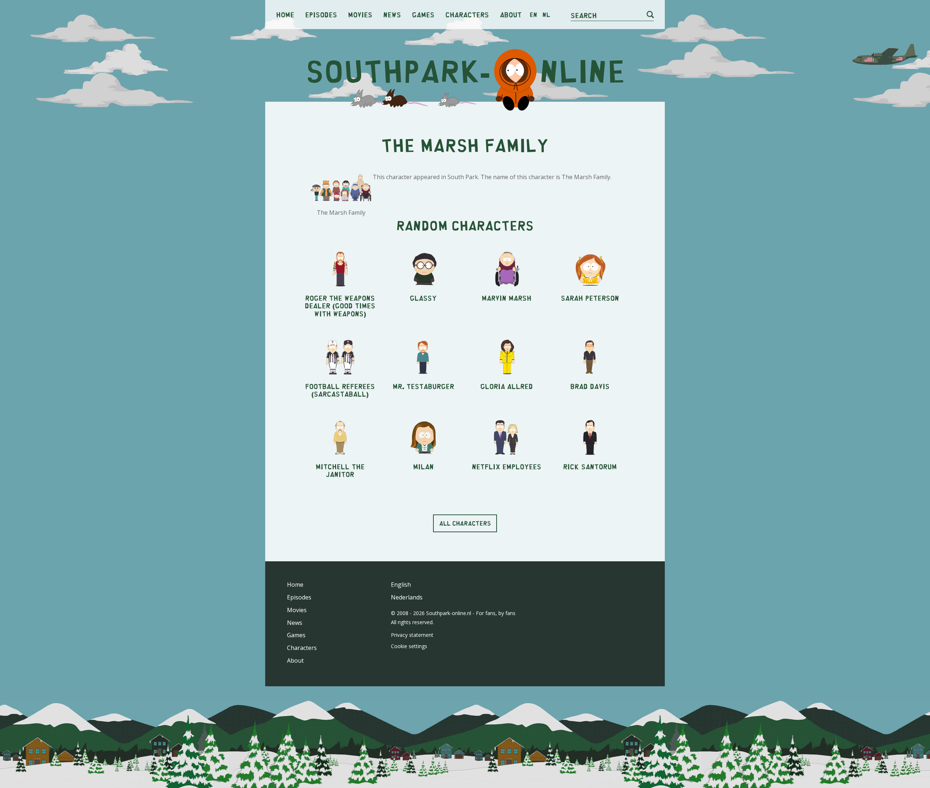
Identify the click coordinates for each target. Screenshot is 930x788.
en (533, 14)
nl (546, 14)
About (511, 14)
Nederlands (406, 597)
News (392, 14)
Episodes (321, 14)
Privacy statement (412, 634)
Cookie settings (409, 646)
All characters (465, 523)
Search (584, 15)
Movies (360, 14)
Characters (467, 14)
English (401, 585)
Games (423, 14)
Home (285, 14)
